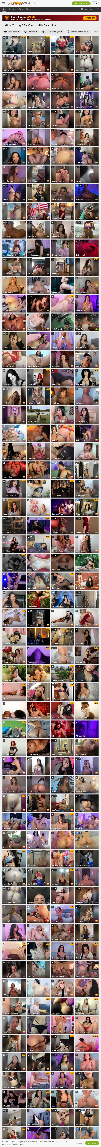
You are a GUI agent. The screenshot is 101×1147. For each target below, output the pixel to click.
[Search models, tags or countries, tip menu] (97, 9)
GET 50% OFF (89, 18)
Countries (31, 32)
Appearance (12, 32)
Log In (95, 3)
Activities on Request (78, 32)
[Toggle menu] (3, 3)
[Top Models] (35, 3)
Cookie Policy (18, 1144)
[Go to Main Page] (19, 3)
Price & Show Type (53, 32)
